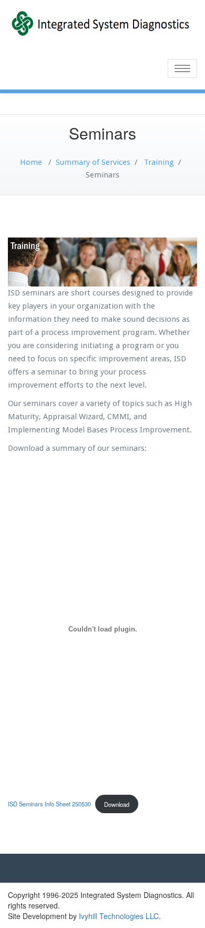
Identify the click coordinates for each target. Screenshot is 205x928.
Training (159, 162)
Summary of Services (93, 162)
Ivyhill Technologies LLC (119, 916)
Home (31, 162)
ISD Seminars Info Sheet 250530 (49, 804)
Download (116, 804)
